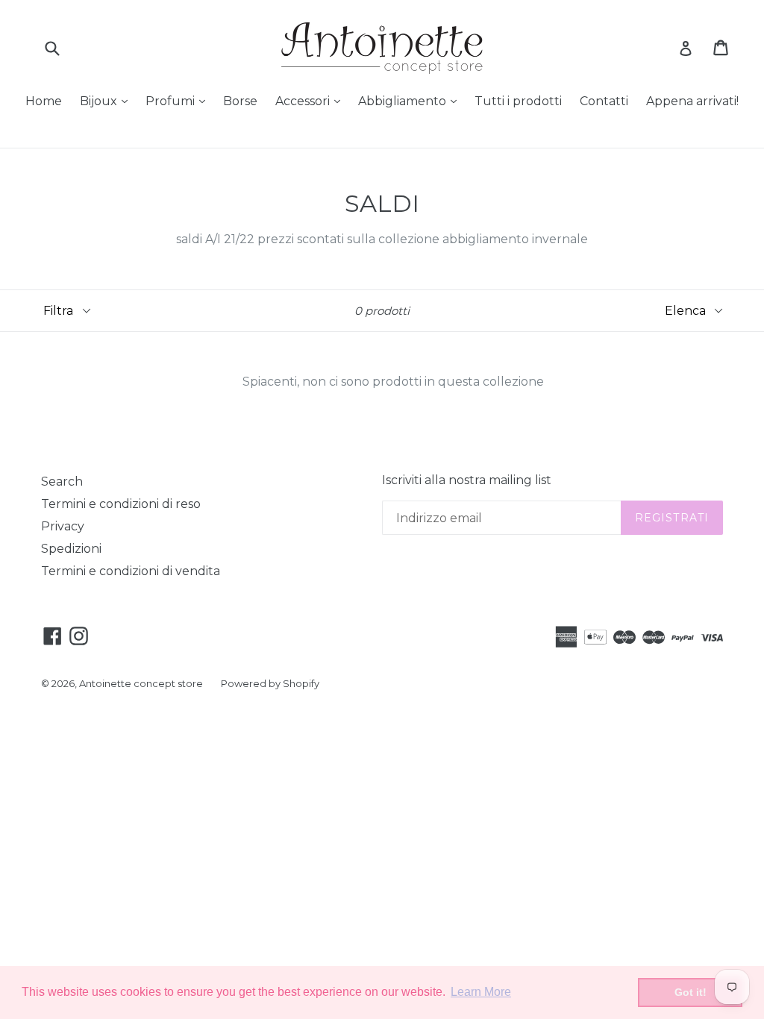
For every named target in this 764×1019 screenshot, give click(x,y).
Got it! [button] (690, 992)
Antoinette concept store (141, 683)
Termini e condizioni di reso (121, 504)
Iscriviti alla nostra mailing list (466, 480)
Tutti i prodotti (518, 101)
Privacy (62, 526)
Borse (240, 101)
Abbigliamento (411, 100)
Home (43, 101)
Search (62, 481)
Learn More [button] (481, 991)
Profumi (179, 100)
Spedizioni (71, 549)
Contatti (604, 101)
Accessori (311, 100)
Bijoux (107, 100)
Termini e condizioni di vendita (130, 571)
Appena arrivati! (692, 101)
